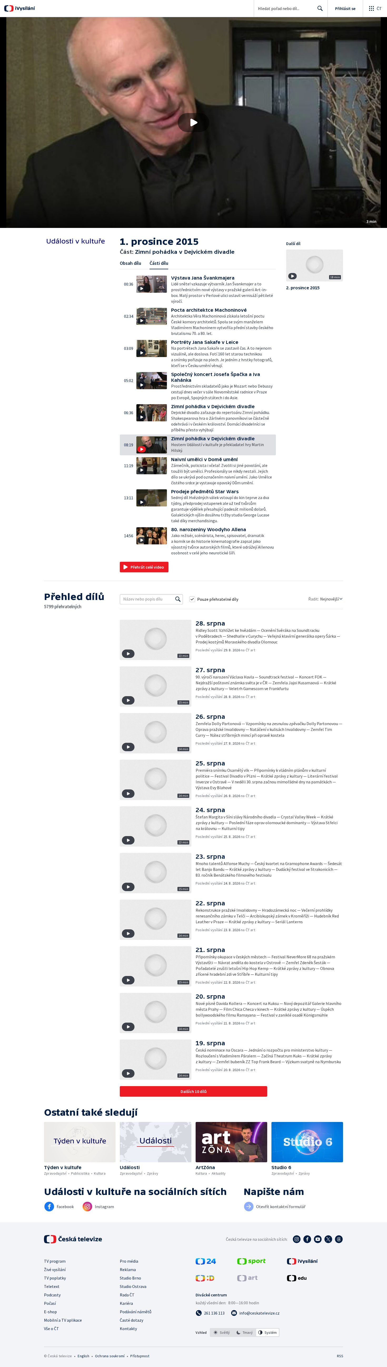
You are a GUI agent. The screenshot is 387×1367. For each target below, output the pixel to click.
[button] (193, 122)
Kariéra (126, 1303)
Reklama (128, 1269)
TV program (55, 1261)
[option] (222, 1332)
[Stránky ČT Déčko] (205, 1279)
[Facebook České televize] (307, 1239)
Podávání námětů (135, 1311)
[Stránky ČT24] (206, 1263)
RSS (340, 1356)
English (83, 1356)
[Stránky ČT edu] (296, 1279)
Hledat (320, 8)
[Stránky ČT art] (247, 1279)
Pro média (129, 1261)
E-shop (50, 1311)
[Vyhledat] (178, 599)
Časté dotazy (131, 1320)
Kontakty (128, 1328)
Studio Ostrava (133, 1286)
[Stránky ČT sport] (251, 1263)
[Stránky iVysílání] (302, 1263)
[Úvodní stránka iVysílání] (24, 8)
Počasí (50, 1303)
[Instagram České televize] (296, 1239)
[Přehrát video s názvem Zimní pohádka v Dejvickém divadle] (193, 122)
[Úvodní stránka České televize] (73, 1239)
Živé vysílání (55, 1269)
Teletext (51, 1286)
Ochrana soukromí (110, 1356)
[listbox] (245, 1332)
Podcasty (52, 1294)
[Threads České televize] (339, 1239)
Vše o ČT (51, 1328)
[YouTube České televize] (318, 1239)
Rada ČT (127, 1294)
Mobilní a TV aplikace (63, 1320)
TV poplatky (55, 1278)
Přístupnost (139, 1356)
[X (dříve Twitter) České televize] (328, 1239)
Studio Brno (130, 1278)
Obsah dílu (130, 263)
